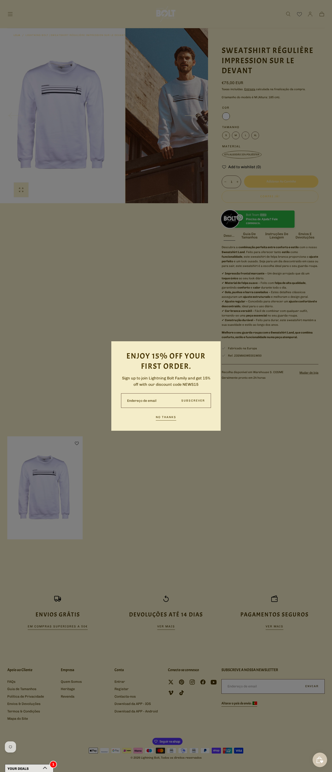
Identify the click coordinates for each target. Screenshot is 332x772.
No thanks (166, 417)
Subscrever (193, 400)
